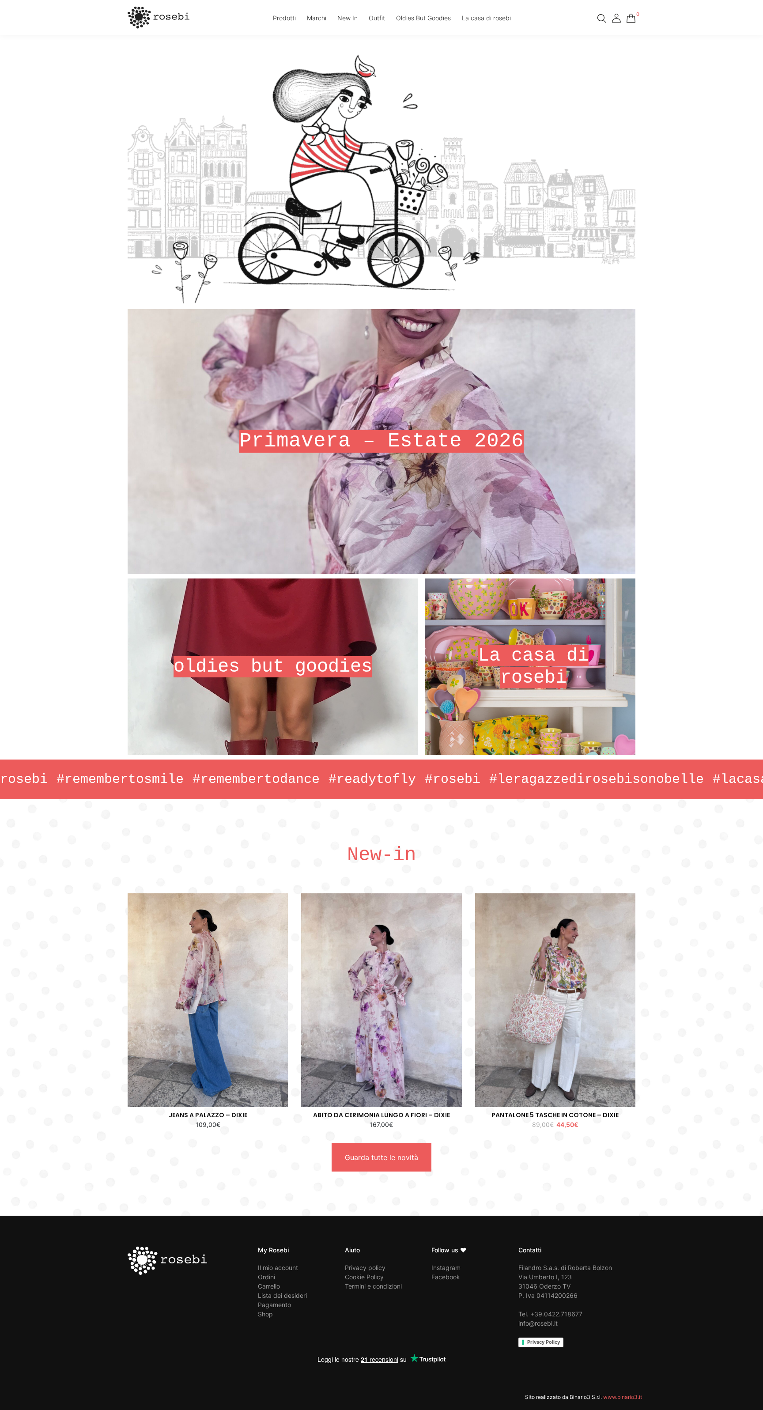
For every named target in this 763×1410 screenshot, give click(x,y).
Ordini (266, 1277)
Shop (265, 1314)
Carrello (269, 1286)
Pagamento (274, 1304)
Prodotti (284, 18)
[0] (631, 16)
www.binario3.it (622, 1397)
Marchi (316, 18)
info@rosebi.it (538, 1323)
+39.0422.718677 (556, 1314)
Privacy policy (365, 1267)
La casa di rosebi (486, 18)
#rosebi (363, 779)
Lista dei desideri (282, 1295)
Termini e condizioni (373, 1286)
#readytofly (283, 779)
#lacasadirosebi (683, 779)
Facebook (445, 1277)
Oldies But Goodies (423, 18)
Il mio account (278, 1267)
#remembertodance (166, 779)
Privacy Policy (543, 1342)
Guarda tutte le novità (381, 1157)
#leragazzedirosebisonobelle (507, 779)
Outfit (377, 18)
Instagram (446, 1267)
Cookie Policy (364, 1277)
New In (347, 18)
